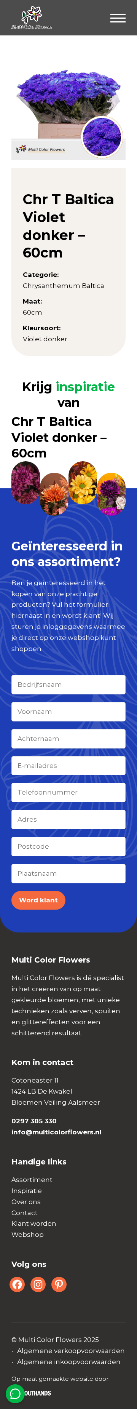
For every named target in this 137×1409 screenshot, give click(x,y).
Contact (24, 1213)
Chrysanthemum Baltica (63, 285)
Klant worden (33, 1223)
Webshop (27, 1234)
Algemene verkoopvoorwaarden (71, 1351)
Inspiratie (26, 1191)
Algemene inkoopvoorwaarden (69, 1362)
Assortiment (32, 1179)
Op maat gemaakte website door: (60, 1378)
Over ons (26, 1202)
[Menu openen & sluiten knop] (118, 18)
